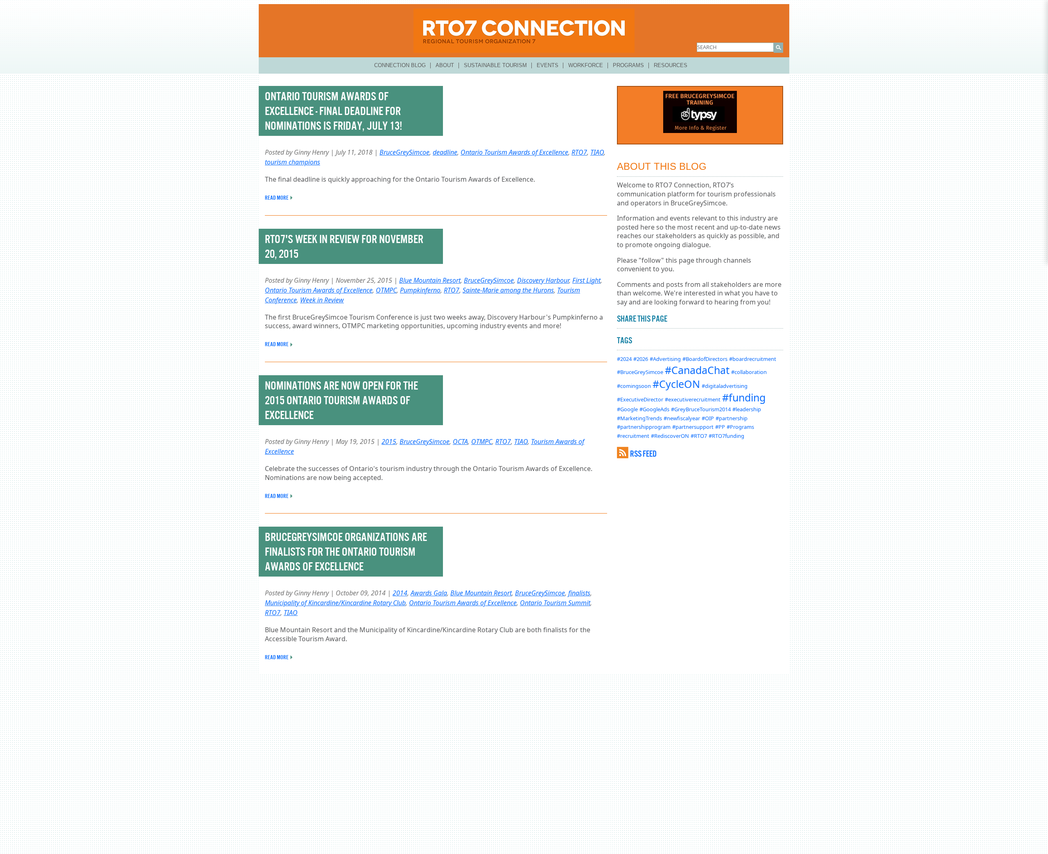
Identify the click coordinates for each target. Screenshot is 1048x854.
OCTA (460, 441)
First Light (586, 280)
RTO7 (579, 152)
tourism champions (292, 162)
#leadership (746, 409)
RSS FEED (643, 453)
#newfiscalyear (682, 418)
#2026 (640, 359)
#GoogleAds (654, 409)
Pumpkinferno (420, 290)
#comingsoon (634, 386)
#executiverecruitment (692, 399)
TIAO (597, 152)
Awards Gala (429, 592)
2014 (400, 592)
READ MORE (277, 197)
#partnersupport (693, 426)
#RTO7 (699, 435)
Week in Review (322, 299)
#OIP (708, 418)
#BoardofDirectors (704, 359)
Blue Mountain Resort (430, 280)
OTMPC (386, 290)
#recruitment (633, 435)
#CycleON (676, 384)
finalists (579, 592)
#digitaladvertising (725, 386)
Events (547, 65)
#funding (744, 397)
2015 (389, 441)
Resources (670, 65)
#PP (720, 426)
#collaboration (749, 372)
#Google (627, 409)
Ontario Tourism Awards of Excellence (514, 152)
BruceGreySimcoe (404, 152)
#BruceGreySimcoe (640, 372)
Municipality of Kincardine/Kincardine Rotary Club (335, 602)
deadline (445, 152)
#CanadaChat (697, 370)
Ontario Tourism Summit (555, 602)
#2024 (624, 359)
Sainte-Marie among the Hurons (508, 290)
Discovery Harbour (543, 280)
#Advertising (665, 359)
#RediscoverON (670, 435)
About (445, 65)
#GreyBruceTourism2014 (701, 409)
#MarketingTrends (639, 418)
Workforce (585, 65)
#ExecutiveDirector (640, 399)
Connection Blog (400, 65)
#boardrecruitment (752, 359)
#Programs (740, 426)
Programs (628, 65)
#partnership (732, 418)
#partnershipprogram (644, 426)
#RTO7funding (726, 435)
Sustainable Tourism (495, 65)
